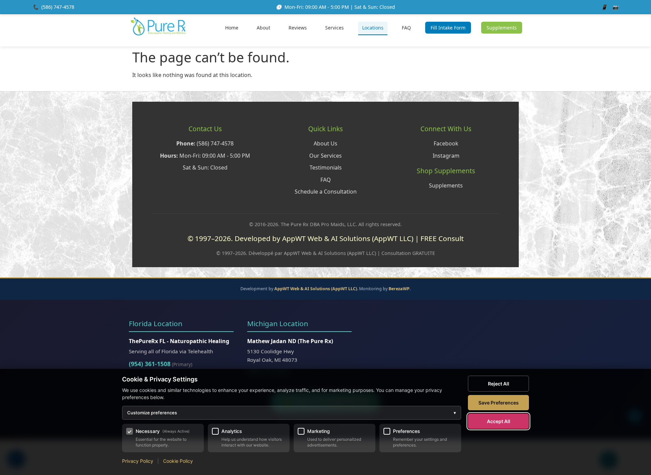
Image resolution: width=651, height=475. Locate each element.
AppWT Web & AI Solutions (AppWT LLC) (315, 289)
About (263, 27)
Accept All (498, 421)
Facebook (446, 143)
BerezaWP (399, 289)
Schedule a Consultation (326, 191)
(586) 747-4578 (57, 7)
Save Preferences (498, 402)
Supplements (502, 27)
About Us (325, 143)
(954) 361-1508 (150, 364)
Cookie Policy (178, 461)
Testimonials (326, 167)
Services (334, 27)
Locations (372, 27)
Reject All (498, 384)
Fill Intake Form (448, 27)
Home (231, 27)
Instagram (446, 155)
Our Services (325, 155)
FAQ (406, 27)
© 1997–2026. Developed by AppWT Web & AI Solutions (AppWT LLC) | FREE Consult (326, 238)
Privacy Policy (137, 461)
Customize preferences (291, 412)
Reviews (298, 27)
